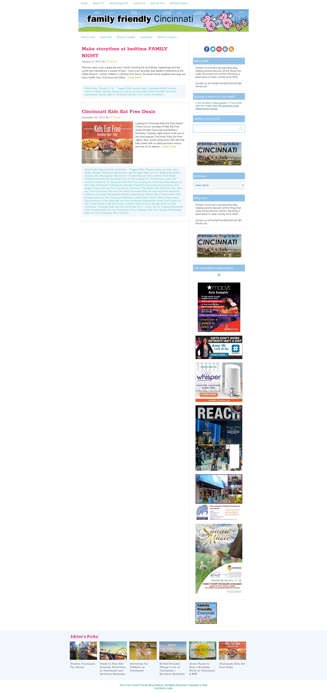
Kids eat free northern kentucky (160, 191)
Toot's (156, 206)
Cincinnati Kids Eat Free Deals (118, 112)
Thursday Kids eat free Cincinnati (116, 206)
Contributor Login (163, 688)
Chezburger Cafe (160, 178)
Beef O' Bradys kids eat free (135, 175)
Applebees (166, 172)
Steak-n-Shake (106, 203)
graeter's (133, 94)
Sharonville (149, 200)
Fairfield (138, 185)
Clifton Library (102, 91)
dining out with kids (135, 91)
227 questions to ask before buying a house (217, 107)
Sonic (160, 200)
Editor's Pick (106, 169)
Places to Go (106, 88)
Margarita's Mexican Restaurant (126, 194)
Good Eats (120, 169)
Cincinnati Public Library (161, 88)
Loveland (101, 194)
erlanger (128, 185)
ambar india (139, 88)
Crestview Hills (160, 182)
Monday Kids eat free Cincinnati (103, 197)
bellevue (157, 175)
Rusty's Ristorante (168, 197)
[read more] (134, 77)
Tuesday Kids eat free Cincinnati (110, 209)
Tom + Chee (144, 206)
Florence (167, 185)
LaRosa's (89, 194)
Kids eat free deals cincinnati (124, 191)
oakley (138, 197)
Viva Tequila (160, 209)
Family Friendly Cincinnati (163, 21)
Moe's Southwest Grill (167, 194)
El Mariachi (115, 185)
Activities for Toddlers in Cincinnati (139, 667)
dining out (117, 91)
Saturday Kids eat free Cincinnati (122, 200)
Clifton (88, 91)
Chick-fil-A (102, 182)
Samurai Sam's (93, 200)
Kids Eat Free (168, 188)
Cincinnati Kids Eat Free (124, 182)
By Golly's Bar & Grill (123, 178)
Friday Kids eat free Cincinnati (110, 188)
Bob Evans (170, 175)
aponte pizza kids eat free (143, 172)
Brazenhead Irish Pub (97, 178)
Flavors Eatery (152, 185)
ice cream (145, 94)
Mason (150, 194)
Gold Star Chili (137, 188)
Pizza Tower (150, 197)
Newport (128, 197)
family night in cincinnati (113, 94)
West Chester (121, 212)
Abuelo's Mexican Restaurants (109, 172)
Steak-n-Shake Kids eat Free (133, 203)
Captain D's (142, 178)
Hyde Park (153, 188)
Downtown (102, 185)
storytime (157, 94)
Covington (145, 182)
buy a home (220, 102)
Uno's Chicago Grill (141, 209)
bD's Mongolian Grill (106, 175)
